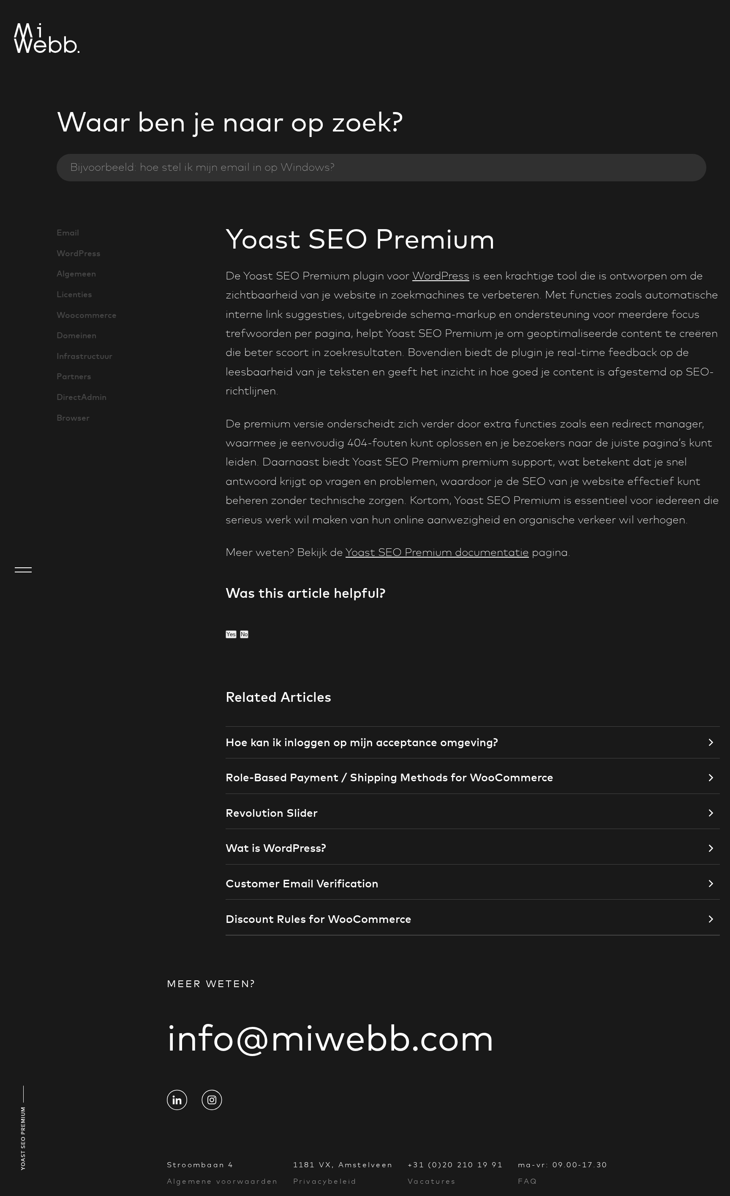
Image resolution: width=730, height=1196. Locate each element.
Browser (73, 418)
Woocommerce (87, 315)
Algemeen (76, 273)
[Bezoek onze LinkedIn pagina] (177, 1100)
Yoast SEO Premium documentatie (437, 552)
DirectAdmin (81, 397)
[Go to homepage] (23, 39)
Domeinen (76, 335)
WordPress (79, 253)
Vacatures (432, 1181)
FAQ (528, 1181)
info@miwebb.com (330, 1037)
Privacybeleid (325, 1181)
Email (68, 232)
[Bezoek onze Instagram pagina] (212, 1100)
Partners (74, 376)
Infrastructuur (84, 356)
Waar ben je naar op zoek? (230, 122)
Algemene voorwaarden (222, 1181)
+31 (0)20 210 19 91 (455, 1164)
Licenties (74, 294)
